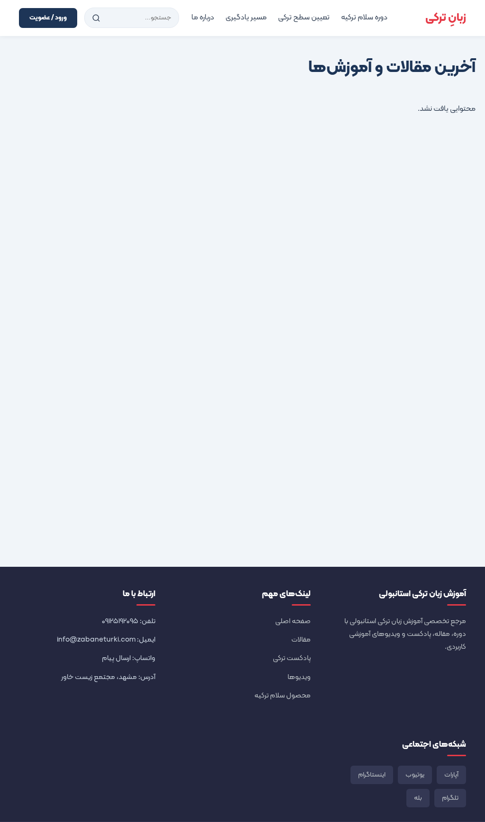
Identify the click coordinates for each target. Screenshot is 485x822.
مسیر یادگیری (246, 17)
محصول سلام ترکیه (282, 695)
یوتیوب (414, 775)
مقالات (301, 639)
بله (418, 798)
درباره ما (202, 17)
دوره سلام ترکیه (364, 17)
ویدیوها (299, 677)
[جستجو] (96, 18)
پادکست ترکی (292, 658)
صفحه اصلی (293, 621)
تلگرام (450, 798)
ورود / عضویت (48, 18)
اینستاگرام (372, 775)
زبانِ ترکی (445, 18)
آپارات (451, 775)
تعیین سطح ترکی (304, 17)
